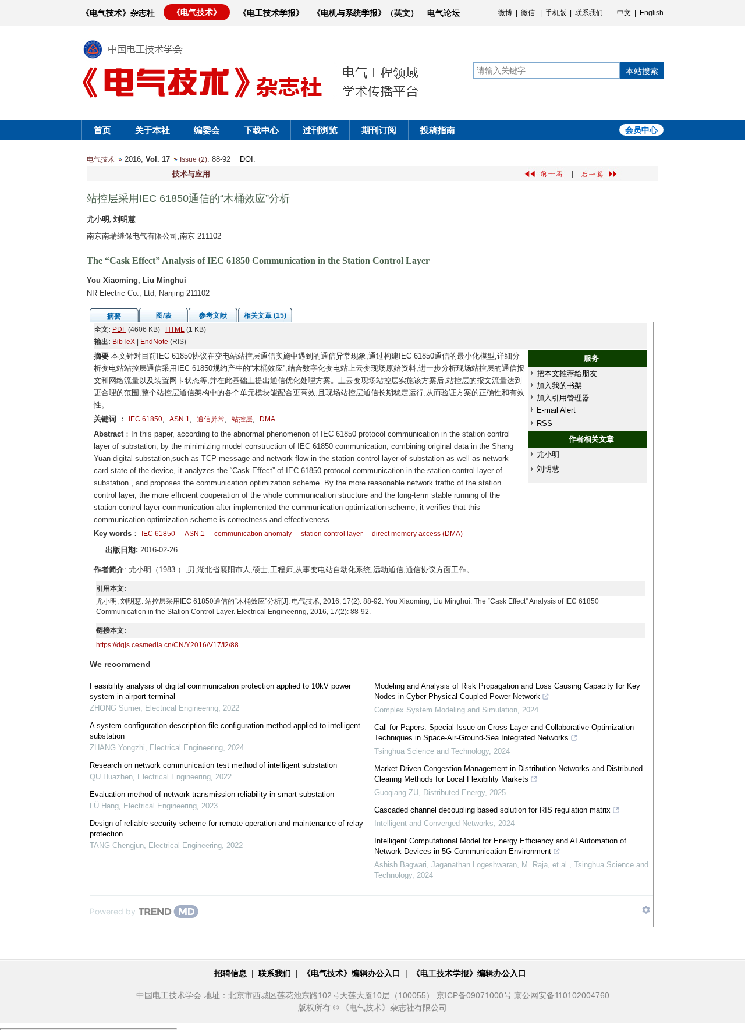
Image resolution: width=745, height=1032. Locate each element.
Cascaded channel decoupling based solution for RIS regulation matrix (492, 810)
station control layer (332, 534)
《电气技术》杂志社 (118, 12)
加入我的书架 (559, 385)
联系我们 (589, 13)
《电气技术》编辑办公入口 (351, 973)
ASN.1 (179, 419)
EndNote (154, 342)
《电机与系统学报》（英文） (365, 12)
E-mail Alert (556, 410)
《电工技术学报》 (271, 12)
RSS (544, 423)
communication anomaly (253, 534)
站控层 (242, 419)
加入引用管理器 (563, 397)
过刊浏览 (320, 130)
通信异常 (211, 419)
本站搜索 (642, 71)
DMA (267, 419)
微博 (505, 13)
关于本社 (152, 130)
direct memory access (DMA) (417, 534)
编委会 (207, 130)
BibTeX (123, 342)
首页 (102, 130)
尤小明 (548, 454)
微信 (528, 13)
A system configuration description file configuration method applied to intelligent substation (225, 730)
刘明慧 (548, 468)
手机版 (555, 13)
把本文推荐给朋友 (567, 373)
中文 (624, 13)
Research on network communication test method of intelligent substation (213, 765)
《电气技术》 (196, 12)
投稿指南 (437, 130)
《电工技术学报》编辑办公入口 (469, 973)
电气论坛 (443, 12)
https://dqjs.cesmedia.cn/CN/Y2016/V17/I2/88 (167, 645)
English (652, 13)
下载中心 (261, 130)
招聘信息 (230, 973)
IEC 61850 (145, 419)
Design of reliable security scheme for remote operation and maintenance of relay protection (226, 828)
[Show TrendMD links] (646, 909)
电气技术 (101, 159)
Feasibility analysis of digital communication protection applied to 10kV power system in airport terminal (220, 691)
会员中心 (641, 129)
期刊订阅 (378, 130)
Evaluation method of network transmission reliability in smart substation (212, 794)
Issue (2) (193, 159)
